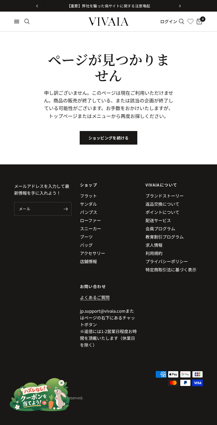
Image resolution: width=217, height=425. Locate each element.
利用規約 (154, 253)
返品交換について (162, 204)
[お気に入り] (190, 21)
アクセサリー (92, 253)
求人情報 (154, 245)
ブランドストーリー (165, 196)
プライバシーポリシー (167, 261)
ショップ (88, 185)
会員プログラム (160, 228)
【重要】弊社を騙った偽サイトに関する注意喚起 (108, 5)
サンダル (88, 204)
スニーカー (90, 228)
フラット (88, 196)
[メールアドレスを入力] (65, 209)
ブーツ (86, 237)
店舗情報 (88, 261)
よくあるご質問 (95, 297)
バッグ (86, 245)
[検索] (27, 21)
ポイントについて (162, 212)
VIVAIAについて (161, 185)
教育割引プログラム (165, 237)
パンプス (88, 212)
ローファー (90, 220)
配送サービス (158, 220)
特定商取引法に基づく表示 (171, 269)
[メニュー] (16, 21)
